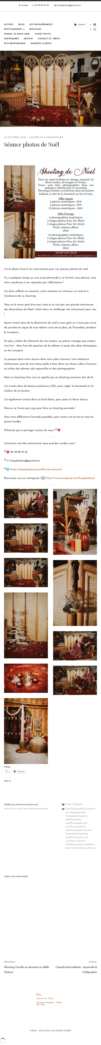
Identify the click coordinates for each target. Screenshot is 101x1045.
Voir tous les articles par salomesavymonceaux (26, 809)
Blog (21, 25)
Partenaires (11, 39)
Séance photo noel (79, 844)
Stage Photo (43, 34)
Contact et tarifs (49, 39)
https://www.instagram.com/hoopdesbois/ (70, 478)
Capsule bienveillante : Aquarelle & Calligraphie (76, 967)
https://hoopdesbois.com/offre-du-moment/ (36, 469)
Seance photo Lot (88, 848)
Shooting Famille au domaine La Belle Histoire (26, 967)
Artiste (28, 39)
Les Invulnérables (41, 25)
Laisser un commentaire (46, 137)
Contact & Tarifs (45, 999)
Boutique (35, 29)
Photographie (13, 29)
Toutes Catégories (74, 804)
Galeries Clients (41, 44)
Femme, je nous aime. (17, 34)
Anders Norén (63, 1031)
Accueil (9, 25)
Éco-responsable (15, 44)
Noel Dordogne (73, 809)
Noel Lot (85, 809)
